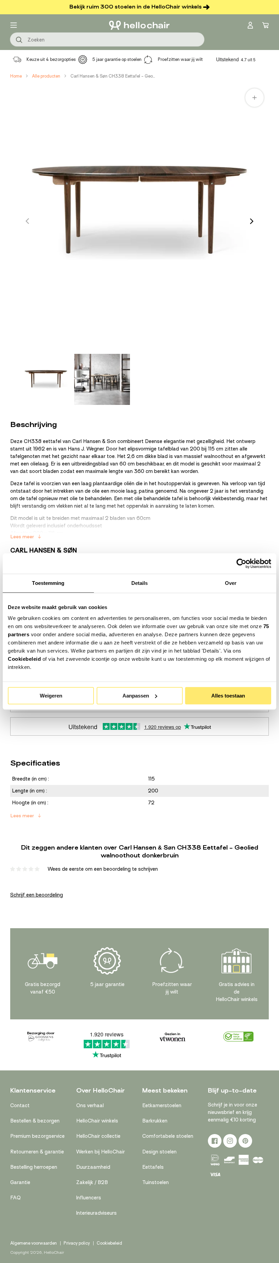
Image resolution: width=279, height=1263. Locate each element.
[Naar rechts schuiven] (252, 221)
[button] (13, 25)
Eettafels (153, 1167)
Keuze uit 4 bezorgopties (51, 59)
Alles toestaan (228, 696)
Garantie (20, 1182)
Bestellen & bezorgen (35, 1120)
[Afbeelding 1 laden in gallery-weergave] (45, 379)
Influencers (88, 1197)
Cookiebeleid (24, 659)
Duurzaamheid (93, 1167)
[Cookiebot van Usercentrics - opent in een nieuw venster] (241, 563)
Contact (20, 1105)
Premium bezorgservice (37, 1136)
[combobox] (107, 39)
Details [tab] (139, 583)
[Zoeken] (19, 40)
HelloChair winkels (97, 1120)
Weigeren (51, 696)
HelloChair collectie (98, 1136)
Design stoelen (159, 1151)
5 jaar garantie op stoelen (117, 59)
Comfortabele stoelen (167, 1136)
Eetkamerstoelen (161, 1105)
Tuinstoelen (155, 1182)
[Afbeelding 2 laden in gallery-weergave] (102, 379)
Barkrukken (154, 1120)
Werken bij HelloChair (100, 1151)
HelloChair (54, 1252)
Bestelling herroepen (33, 1167)
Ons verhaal (90, 1105)
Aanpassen (135, 696)
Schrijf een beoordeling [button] (36, 895)
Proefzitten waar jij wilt (180, 59)
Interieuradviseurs (96, 1213)
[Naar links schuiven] (27, 221)
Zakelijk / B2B (92, 1182)
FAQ (15, 1197)
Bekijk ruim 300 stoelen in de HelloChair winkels (135, 7)
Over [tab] (230, 583)
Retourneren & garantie (37, 1151)
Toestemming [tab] (48, 583)
